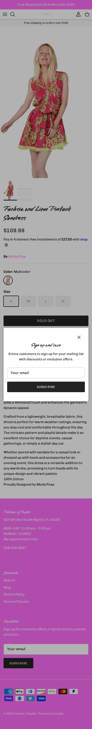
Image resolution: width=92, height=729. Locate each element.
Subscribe (46, 387)
